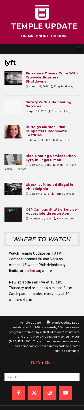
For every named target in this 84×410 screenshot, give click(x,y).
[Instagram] (49, 393)
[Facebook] (18, 393)
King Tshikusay (63, 86)
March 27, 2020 (38, 86)
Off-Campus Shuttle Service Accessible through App (51, 211)
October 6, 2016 (39, 193)
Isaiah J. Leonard (15, 169)
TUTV (56, 253)
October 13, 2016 (40, 165)
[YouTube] (65, 393)
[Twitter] (34, 393)
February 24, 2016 (40, 218)
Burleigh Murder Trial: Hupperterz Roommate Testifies (46, 131)
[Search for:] (44, 377)
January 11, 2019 (39, 140)
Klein (49, 362)
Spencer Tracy (61, 111)
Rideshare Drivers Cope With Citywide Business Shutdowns (52, 77)
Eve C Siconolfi (66, 218)
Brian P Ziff (63, 165)
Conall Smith (64, 140)
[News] (13, 78)
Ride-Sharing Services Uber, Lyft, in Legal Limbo (51, 158)
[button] (78, 48)
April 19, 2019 (37, 111)
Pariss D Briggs (64, 193)
